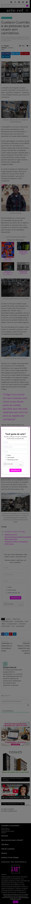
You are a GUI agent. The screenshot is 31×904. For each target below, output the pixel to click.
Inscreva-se (15, 470)
